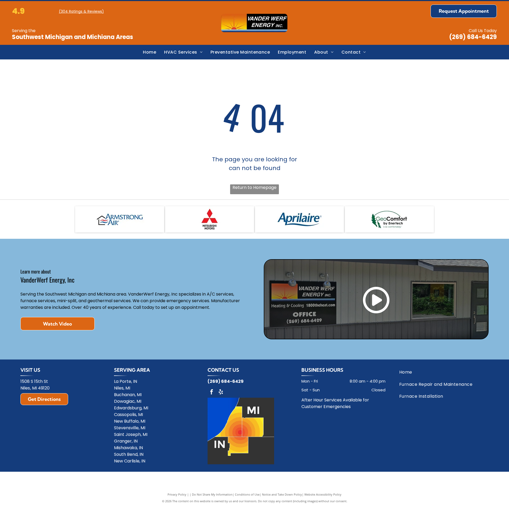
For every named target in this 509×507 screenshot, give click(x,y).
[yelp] (221, 392)
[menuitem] (149, 52)
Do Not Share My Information (212, 494)
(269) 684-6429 (473, 37)
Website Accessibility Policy (322, 494)
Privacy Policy (177, 494)
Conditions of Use (247, 494)
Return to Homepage (254, 187)
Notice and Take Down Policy (282, 494)
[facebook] (212, 392)
